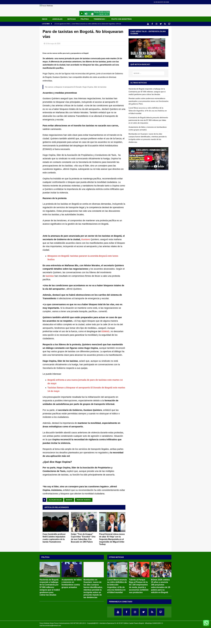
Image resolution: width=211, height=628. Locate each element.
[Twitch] (169, 24)
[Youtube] (148, 24)
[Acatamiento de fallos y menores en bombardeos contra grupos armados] (72, 569)
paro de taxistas (84, 500)
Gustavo (85, 239)
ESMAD (105, 331)
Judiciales (57, 19)
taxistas (50, 276)
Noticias (71, 19)
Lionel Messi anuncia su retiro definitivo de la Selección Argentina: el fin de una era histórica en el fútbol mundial (148, 110)
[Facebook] (152, 24)
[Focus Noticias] (46, 6)
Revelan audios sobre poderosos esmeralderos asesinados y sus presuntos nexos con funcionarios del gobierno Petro (148, 101)
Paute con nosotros (121, 19)
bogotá (69, 500)
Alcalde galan (55, 500)
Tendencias (99, 19)
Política (85, 19)
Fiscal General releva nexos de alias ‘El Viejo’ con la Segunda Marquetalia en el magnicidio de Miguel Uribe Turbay (112, 539)
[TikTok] (165, 24)
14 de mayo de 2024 (53, 43)
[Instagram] (156, 24)
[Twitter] (161, 24)
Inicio (44, 19)
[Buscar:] (148, 73)
